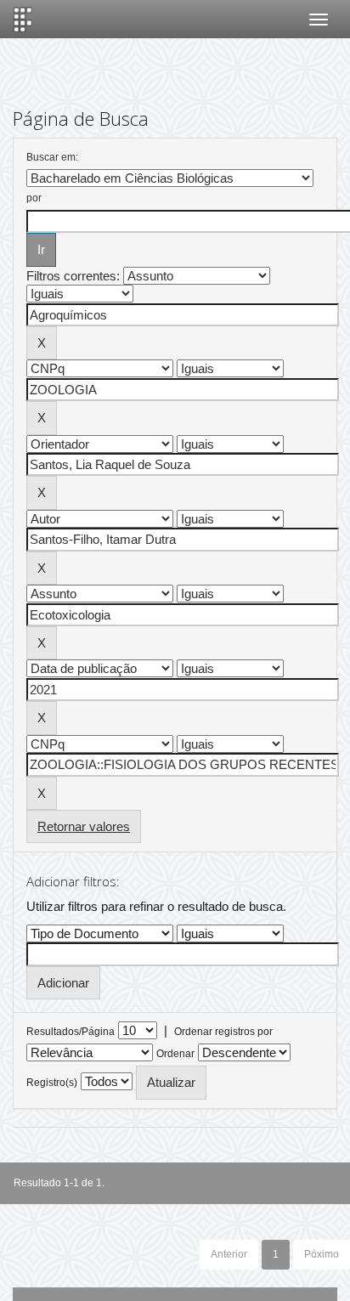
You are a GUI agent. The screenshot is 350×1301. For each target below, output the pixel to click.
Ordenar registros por (223, 1032)
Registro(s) (51, 1083)
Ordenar (175, 1054)
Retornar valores (83, 826)
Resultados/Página (70, 1032)
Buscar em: (52, 157)
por (34, 198)
